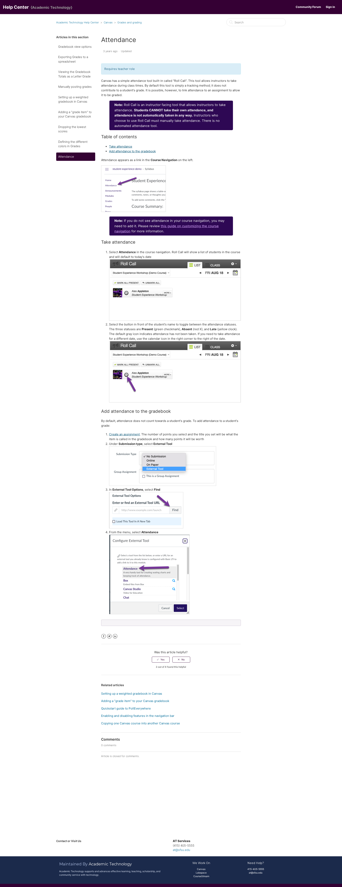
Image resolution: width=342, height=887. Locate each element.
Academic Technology (110, 864)
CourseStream (201, 876)
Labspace (201, 872)
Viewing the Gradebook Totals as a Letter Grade (74, 74)
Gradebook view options (75, 47)
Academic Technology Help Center (77, 22)
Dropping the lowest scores (72, 129)
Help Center (16, 7)
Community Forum (308, 7)
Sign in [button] (330, 7)
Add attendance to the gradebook (132, 151)
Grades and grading (129, 22)
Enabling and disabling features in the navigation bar (137, 716)
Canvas (108, 22)
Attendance (66, 156)
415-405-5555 (255, 869)
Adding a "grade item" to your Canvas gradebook (75, 114)
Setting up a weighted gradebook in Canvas (73, 99)
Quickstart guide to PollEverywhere (126, 708)
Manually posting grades (75, 87)
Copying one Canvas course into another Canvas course (140, 723)
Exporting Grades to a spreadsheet (73, 59)
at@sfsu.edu (181, 850)
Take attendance (120, 146)
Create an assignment (124, 434)
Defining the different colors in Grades (72, 144)
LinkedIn (115, 636)
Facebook (103, 636)
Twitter (109, 636)
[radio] (161, 660)
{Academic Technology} (51, 7)
